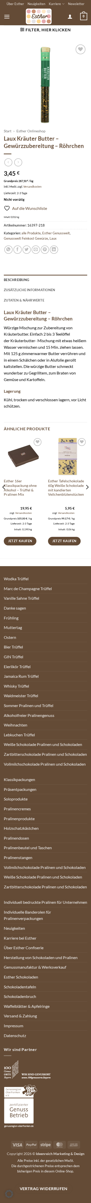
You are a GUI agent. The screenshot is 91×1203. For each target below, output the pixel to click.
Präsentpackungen (20, 789)
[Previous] (4, 497)
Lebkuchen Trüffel (19, 734)
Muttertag (13, 627)
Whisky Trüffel (16, 686)
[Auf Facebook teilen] (17, 249)
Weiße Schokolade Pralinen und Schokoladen (43, 744)
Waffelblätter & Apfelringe (27, 1006)
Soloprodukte (16, 798)
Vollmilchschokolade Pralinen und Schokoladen (45, 764)
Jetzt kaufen (20, 541)
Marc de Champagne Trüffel (28, 588)
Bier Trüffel (13, 646)
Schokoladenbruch (20, 996)
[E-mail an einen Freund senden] (36, 249)
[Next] (87, 497)
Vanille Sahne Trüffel (21, 598)
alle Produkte (31, 233)
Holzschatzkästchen (21, 828)
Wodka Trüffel (16, 578)
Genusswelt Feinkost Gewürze (26, 238)
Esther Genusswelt (56, 233)
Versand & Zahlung (20, 1015)
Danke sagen (15, 608)
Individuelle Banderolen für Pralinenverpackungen (27, 915)
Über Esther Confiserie (23, 947)
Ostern (10, 637)
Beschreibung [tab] (16, 280)
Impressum (13, 1025)
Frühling (11, 617)
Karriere (55, 4)
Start (7, 131)
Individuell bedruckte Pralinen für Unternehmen (45, 902)
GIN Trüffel (13, 656)
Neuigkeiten (36, 4)
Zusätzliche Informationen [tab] (29, 290)
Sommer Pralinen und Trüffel (28, 705)
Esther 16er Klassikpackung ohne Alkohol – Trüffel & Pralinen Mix (20, 487)
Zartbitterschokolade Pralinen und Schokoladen (45, 754)
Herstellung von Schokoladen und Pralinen (41, 957)
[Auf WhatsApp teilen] (8, 249)
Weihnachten (15, 724)
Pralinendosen (16, 838)
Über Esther (15, 4)
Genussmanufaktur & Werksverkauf (35, 967)
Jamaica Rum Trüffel (21, 676)
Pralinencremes (17, 808)
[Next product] (8, 162)
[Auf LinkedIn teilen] (54, 249)
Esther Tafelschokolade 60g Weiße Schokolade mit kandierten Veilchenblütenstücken (66, 487)
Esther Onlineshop (31, 131)
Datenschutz (15, 1035)
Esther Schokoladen (21, 976)
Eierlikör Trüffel (17, 666)
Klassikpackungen (19, 779)
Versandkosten (32, 186)
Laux (53, 238)
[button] (7, 16)
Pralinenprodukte (19, 818)
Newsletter (76, 4)
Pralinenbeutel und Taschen (28, 847)
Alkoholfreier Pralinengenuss (29, 715)
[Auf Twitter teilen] (26, 249)
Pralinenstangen (18, 857)
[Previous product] (18, 162)
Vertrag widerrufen (43, 1188)
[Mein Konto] (70, 16)
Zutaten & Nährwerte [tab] (24, 300)
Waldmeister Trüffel (21, 695)
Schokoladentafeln (20, 986)
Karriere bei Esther (20, 938)
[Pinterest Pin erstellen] (45, 249)
